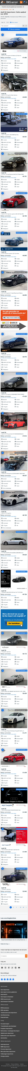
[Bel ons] (21, 2)
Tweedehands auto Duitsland (8, 1026)
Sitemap (8, 1064)
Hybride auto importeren (7, 1033)
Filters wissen (14, 22)
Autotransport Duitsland (7, 1001)
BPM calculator (5, 1010)
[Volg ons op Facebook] (8, 967)
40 (23, 907)
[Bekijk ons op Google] (15, 967)
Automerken (4, 1038)
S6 (7, 22)
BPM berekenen (5, 1008)
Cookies (22, 1064)
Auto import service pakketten (9, 992)
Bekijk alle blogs (5, 944)
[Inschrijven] (26, 956)
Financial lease (4, 1017)
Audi (2, 22)
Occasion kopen (5, 1023)
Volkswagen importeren (7, 1054)
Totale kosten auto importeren (9, 1012)
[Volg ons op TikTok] (12, 967)
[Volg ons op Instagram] (5, 967)
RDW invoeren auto (6, 999)
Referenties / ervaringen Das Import (10, 1031)
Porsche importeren (6, 1049)
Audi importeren (5, 1044)
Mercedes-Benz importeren (8, 1051)
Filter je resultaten (15, 29)
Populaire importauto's (7, 1028)
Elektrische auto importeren (8, 1035)
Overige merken (5, 1056)
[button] (2, 931)
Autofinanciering (5, 1015)
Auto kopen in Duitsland (7, 996)
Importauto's (4, 994)
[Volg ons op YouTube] (19, 967)
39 (20, 907)
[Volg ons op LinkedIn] (2, 967)
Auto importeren (5, 989)
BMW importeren (5, 1046)
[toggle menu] (26, 2)
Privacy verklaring (15, 1064)
